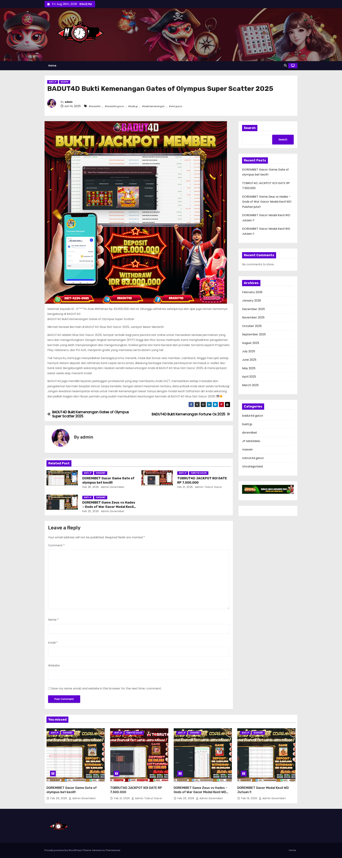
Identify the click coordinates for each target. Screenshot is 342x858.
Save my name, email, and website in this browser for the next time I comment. (106, 688)
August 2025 (250, 343)
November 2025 (253, 317)
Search (250, 128)
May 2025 (248, 368)
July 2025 (248, 351)
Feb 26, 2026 (90, 487)
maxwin (64, 82)
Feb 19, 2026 (249, 798)
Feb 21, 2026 (185, 487)
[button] (285, 65)
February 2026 (252, 292)
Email (53, 643)
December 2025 (253, 309)
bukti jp (52, 82)
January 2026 (251, 300)
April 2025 (249, 377)
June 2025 (249, 360)
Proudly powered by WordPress (63, 850)
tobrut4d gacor (199, 473)
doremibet (100, 473)
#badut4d (94, 106)
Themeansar (112, 850)
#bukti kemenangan (153, 106)
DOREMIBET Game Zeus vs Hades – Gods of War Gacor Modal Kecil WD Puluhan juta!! (108, 507)
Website (54, 665)
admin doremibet (112, 487)
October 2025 (252, 326)
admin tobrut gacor (208, 487)
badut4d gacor (252, 416)
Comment (56, 545)
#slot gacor (175, 106)
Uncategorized (252, 466)
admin (68, 102)
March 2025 (250, 385)
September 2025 (254, 334)
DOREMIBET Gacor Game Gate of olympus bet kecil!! (108, 480)
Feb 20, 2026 (90, 511)
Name (53, 620)
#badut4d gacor (114, 106)
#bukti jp (133, 106)
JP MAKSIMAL (251, 441)
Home (52, 65)
